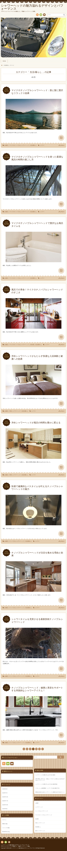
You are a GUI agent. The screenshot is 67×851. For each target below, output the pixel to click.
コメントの (6, 827)
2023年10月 (5, 804)
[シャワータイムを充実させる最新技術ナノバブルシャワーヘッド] (33, 657)
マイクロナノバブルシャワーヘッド (19, 145)
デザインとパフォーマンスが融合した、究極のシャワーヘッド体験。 (16, 846)
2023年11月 (5, 800)
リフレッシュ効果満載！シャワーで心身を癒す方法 (47, 788)
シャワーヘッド (39, 807)
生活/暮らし (33, 145)
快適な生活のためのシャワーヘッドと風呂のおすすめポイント (50, 792)
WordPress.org (6, 831)
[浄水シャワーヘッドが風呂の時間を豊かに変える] (33, 458)
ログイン (4, 819)
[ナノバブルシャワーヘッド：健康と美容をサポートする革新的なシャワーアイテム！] (33, 726)
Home (4, 61)
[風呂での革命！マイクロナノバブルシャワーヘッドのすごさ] (33, 327)
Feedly (41, 14)
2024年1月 (4, 793)
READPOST (61, 137)
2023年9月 (4, 808)
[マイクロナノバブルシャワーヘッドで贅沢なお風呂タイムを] (33, 261)
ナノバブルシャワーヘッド (16, 541)
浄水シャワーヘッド (14, 411)
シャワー (42, 145)
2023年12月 (5, 797)
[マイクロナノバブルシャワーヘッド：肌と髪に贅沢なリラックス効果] (33, 128)
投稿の (5, 823)
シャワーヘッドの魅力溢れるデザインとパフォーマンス (15, 845)
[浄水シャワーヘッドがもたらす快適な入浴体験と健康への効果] (33, 394)
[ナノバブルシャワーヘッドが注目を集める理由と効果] (33, 590)
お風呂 (6, 145)
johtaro (62, 145)
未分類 (32, 344)
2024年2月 (4, 789)
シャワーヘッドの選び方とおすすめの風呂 (45, 775)
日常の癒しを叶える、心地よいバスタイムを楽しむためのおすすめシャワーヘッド (50, 779)
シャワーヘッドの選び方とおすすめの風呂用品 (46, 784)
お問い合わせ (44, 14)
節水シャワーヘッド (40, 830)
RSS (37, 14)
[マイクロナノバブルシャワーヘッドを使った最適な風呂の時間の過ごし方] (33, 194)
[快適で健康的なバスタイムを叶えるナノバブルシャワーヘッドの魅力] (33, 524)
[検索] (60, 757)
